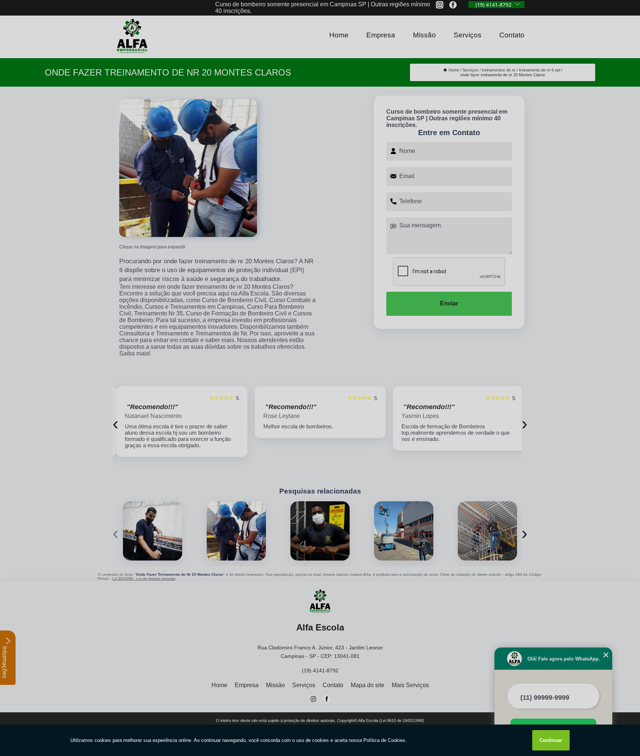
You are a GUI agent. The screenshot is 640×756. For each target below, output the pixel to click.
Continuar (551, 740)
